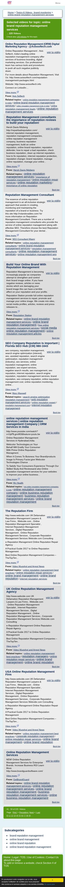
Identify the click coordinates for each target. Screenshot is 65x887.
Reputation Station (22, 315)
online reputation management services (31, 110)
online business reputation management (31, 796)
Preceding (24, 812)
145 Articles (22, 37)
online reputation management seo (37, 254)
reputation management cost (17, 405)
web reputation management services (26, 401)
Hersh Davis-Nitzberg (24, 170)
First (15, 812)
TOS (22, 857)
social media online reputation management (31, 329)
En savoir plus (49, 884)
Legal (15, 857)
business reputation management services (27, 497)
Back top (55, 190)
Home (7, 857)
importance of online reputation (21, 185)
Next (32, 812)
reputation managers (35, 656)
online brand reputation (39, 662)
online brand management (21, 575)
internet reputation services (33, 579)
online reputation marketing (35, 182)
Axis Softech (18, 96)
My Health (18, 483)
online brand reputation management (27, 323)
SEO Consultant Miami (23, 239)
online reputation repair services (34, 572)
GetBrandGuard (21, 779)
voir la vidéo (53, 52)
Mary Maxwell (19, 393)
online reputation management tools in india (33, 106)
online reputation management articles (29, 332)
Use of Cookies (35, 857)
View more (11, 92)
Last (38, 812)
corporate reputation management (35, 736)
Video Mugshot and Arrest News (28, 566)
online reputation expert (44, 402)
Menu (57, 3)
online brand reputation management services (24, 247)
